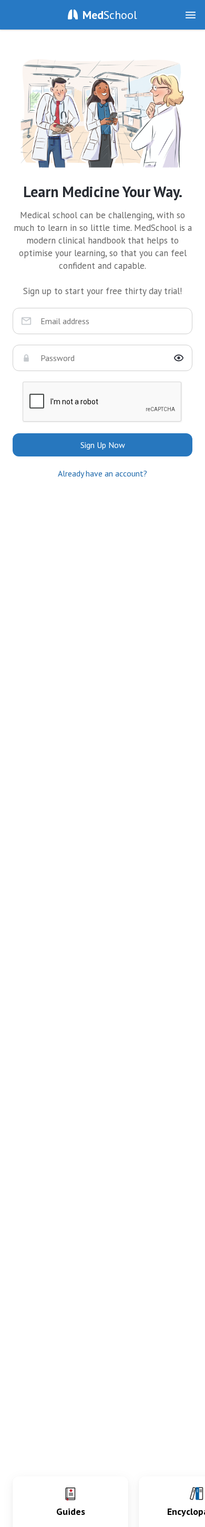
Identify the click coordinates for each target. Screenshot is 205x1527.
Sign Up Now (102, 445)
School (110, 14)
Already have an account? (102, 473)
